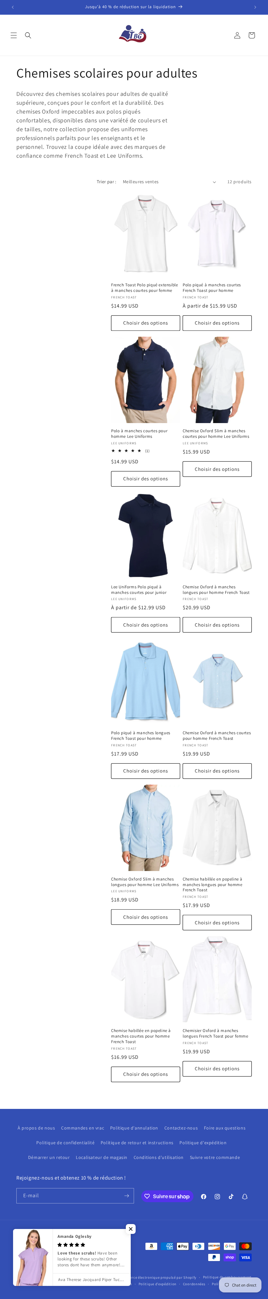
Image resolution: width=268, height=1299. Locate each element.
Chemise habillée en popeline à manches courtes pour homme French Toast (141, 1036)
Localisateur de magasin (101, 1157)
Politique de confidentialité (65, 1143)
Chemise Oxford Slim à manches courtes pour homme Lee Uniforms (216, 433)
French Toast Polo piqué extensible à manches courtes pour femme (144, 287)
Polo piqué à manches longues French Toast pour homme (140, 735)
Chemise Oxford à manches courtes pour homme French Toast (217, 735)
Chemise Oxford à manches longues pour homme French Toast (216, 589)
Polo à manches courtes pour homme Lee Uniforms (139, 433)
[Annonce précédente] (13, 7)
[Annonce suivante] (255, 7)
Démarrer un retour (49, 1157)
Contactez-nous (181, 1128)
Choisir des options (145, 323)
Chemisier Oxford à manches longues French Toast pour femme (215, 1033)
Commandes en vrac (82, 1128)
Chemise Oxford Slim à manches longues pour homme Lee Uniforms (145, 882)
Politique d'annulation (134, 1128)
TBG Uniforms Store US (98, 1277)
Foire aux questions (224, 1128)
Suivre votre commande (215, 1157)
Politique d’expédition (157, 1284)
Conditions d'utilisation (159, 1157)
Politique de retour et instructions (137, 1143)
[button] (14, 35)
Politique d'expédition (202, 1143)
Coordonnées (194, 1284)
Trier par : (106, 182)
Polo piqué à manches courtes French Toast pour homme (212, 287)
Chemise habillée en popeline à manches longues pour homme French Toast (213, 885)
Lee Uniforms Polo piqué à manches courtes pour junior (138, 589)
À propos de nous (36, 1128)
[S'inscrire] (126, 1195)
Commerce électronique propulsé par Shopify (157, 1277)
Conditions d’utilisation (111, 1284)
